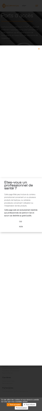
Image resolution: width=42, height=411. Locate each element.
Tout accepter (14, 405)
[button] (39, 48)
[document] (21, 205)
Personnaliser (21, 408)
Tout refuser (30, 405)
